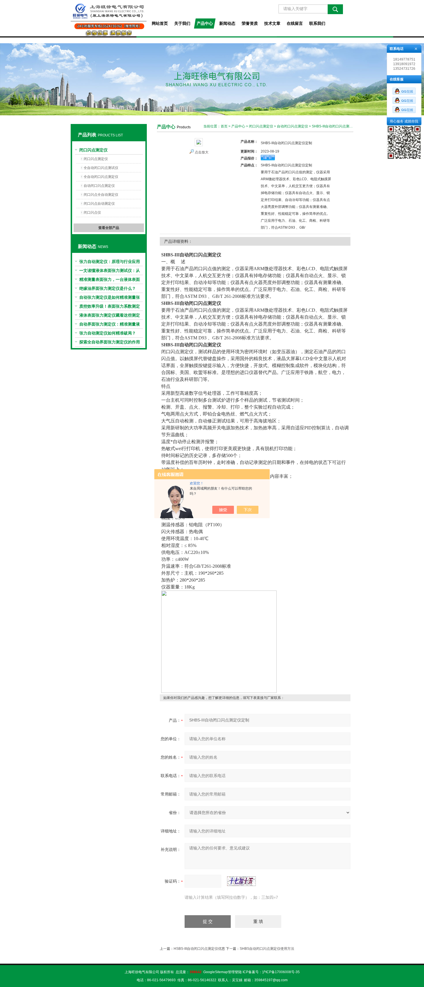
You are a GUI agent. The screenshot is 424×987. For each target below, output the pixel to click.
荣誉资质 (250, 23)
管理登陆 (235, 972)
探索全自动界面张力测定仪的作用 (109, 342)
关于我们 (182, 23)
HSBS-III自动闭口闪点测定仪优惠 (199, 949)
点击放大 (202, 152)
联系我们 (317, 23)
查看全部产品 (108, 228)
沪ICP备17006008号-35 (281, 972)
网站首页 (160, 23)
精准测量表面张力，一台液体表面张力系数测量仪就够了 (109, 280)
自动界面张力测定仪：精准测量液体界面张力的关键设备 (109, 325)
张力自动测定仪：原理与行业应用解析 (109, 262)
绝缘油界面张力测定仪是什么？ (107, 288)
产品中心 (205, 23)
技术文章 (272, 23)
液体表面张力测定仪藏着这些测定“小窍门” (109, 316)
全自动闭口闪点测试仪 (101, 168)
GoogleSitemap (215, 972)
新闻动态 (227, 23)
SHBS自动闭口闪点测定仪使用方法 (267, 949)
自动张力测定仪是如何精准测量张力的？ (109, 298)
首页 (224, 126)
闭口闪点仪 (92, 212)
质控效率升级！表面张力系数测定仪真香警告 (109, 307)
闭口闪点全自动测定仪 (101, 195)
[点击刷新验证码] (241, 881)
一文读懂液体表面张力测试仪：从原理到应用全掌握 (109, 271)
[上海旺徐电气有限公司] (109, 18)
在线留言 (295, 23)
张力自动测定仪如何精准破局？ (107, 333)
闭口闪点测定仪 (93, 150)
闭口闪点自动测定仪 (99, 204)
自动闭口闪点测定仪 (99, 186)
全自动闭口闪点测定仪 (101, 177)
